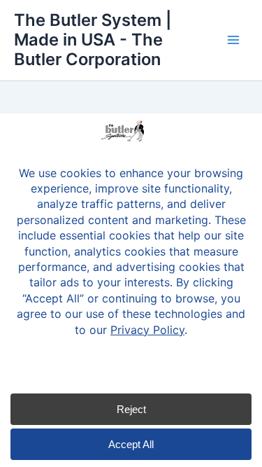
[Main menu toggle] (233, 40)
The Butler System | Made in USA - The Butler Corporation (92, 40)
